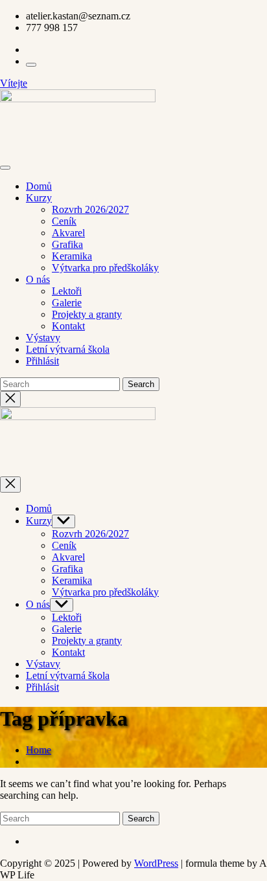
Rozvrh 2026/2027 (90, 209)
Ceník (64, 221)
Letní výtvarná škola (68, 349)
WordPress (156, 863)
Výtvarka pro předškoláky (105, 267)
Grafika (67, 244)
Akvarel (68, 232)
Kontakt (68, 325)
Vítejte (13, 83)
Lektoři (67, 290)
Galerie (67, 302)
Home (38, 749)
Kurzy (39, 197)
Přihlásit (42, 360)
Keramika (72, 256)
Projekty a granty (87, 314)
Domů (39, 186)
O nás (38, 279)
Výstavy (43, 337)
